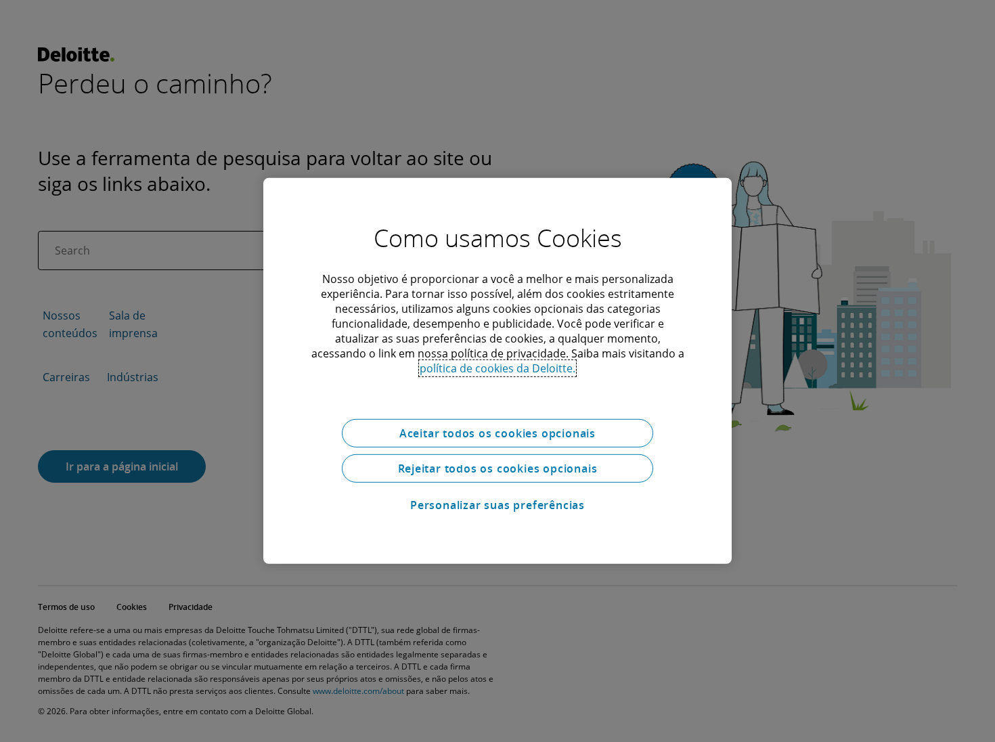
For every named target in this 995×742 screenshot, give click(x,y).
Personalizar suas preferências (497, 505)
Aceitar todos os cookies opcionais (497, 433)
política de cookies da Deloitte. (497, 368)
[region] (497, 371)
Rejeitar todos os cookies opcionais (498, 468)
